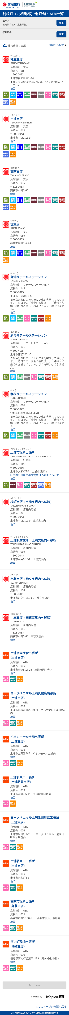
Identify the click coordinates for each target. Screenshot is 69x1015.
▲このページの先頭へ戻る (51, 1006)
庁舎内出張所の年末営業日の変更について (34, 475)
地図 (12, 88)
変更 (61, 22)
